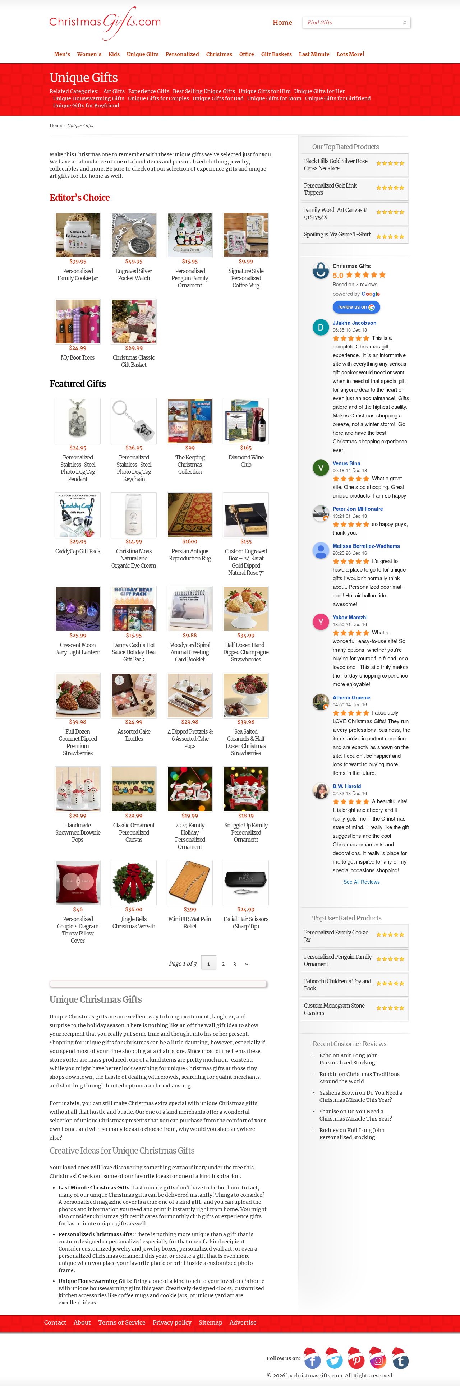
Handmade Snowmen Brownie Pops (77, 832)
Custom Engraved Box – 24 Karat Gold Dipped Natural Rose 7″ (246, 562)
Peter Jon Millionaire (358, 508)
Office (246, 54)
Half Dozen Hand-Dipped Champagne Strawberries (245, 652)
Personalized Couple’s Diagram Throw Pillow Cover (77, 930)
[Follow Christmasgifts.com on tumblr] (400, 1358)
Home (282, 22)
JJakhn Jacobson (355, 322)
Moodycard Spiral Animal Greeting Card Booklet (189, 652)
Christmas (219, 54)
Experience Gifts (148, 91)
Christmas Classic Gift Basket (134, 361)
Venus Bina (346, 463)
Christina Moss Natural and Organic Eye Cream (133, 558)
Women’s (89, 54)
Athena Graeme (352, 697)
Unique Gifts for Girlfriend (338, 98)
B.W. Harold (347, 786)
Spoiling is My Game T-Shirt (337, 234)
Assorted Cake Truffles (134, 735)
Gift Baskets (276, 54)
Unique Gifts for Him (265, 91)
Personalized (182, 54)
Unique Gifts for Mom (274, 98)
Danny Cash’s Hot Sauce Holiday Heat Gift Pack (134, 652)
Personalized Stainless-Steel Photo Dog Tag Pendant (77, 468)
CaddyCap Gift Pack (77, 551)
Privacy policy (172, 1322)
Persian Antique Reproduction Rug (190, 555)
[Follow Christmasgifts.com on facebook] (312, 1358)
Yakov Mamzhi (350, 617)
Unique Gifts (142, 54)
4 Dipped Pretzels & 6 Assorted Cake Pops (189, 738)
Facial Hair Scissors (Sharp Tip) (246, 923)
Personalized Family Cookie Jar (78, 275)
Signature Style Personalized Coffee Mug (246, 278)
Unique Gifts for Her (319, 91)
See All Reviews (362, 881)
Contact (55, 1322)
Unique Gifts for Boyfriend (86, 105)
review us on (352, 306)
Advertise (243, 1322)
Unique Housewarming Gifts (88, 98)
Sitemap (210, 1322)
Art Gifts (114, 91)
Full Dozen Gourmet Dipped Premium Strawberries (78, 742)
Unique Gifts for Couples (158, 98)
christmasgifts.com (318, 1375)
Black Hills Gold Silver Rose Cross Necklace (335, 165)
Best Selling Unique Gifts (204, 91)
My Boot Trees (78, 357)
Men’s (62, 54)
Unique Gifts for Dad (218, 98)
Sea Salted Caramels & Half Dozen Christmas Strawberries (246, 742)
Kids (114, 54)
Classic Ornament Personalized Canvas (134, 832)
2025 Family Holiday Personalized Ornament (190, 836)
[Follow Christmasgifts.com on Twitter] (334, 1358)
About (82, 1322)
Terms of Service (122, 1322)
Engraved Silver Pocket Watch (133, 275)
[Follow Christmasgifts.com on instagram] (378, 1358)
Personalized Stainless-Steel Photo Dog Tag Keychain (133, 468)
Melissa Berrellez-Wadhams (366, 545)
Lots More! (350, 54)
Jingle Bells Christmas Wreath (133, 923)
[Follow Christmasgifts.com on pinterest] (356, 1358)
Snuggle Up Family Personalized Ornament (246, 832)
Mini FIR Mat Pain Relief (190, 923)
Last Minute (314, 54)
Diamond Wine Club (246, 461)
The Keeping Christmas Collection (189, 464)
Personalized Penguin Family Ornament (189, 278)
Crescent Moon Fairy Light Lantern (77, 649)
